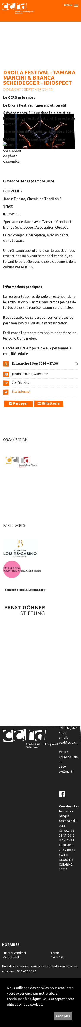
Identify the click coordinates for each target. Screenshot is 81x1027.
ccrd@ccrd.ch (68, 742)
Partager (20, 403)
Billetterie (50, 403)
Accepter (62, 1015)
